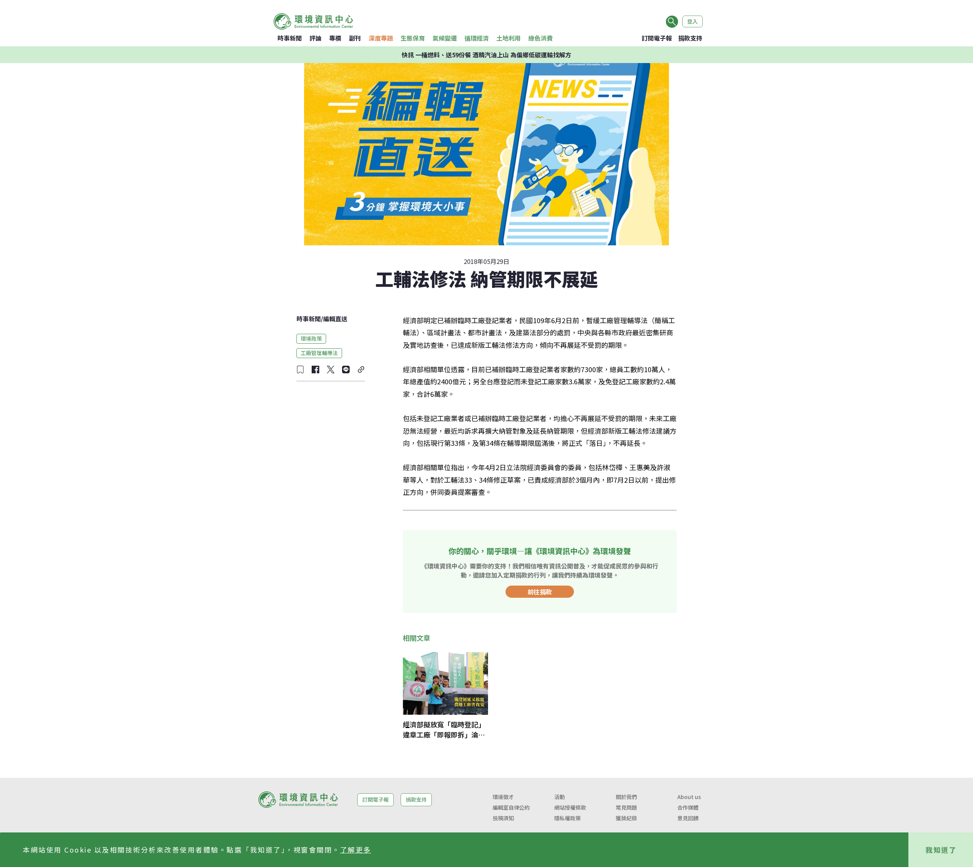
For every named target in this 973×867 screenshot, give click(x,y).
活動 (559, 797)
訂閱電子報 (657, 38)
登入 (692, 21)
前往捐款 (540, 591)
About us (689, 797)
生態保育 (413, 38)
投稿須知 (503, 818)
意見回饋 (688, 818)
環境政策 (311, 338)
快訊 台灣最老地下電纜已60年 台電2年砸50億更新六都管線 (487, 54)
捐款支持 (690, 38)
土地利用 (508, 38)
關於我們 (626, 797)
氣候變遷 (445, 38)
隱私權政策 (567, 818)
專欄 (335, 38)
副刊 (355, 38)
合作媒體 (688, 807)
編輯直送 (335, 318)
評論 (315, 38)
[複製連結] (361, 369)
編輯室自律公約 (511, 807)
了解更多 (355, 849)
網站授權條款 (570, 807)
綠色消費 (540, 38)
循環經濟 (476, 38)
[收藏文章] (300, 369)
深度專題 (381, 38)
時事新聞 (289, 38)
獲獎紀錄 (626, 818)
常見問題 (626, 807)
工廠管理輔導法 (319, 353)
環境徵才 (503, 797)
